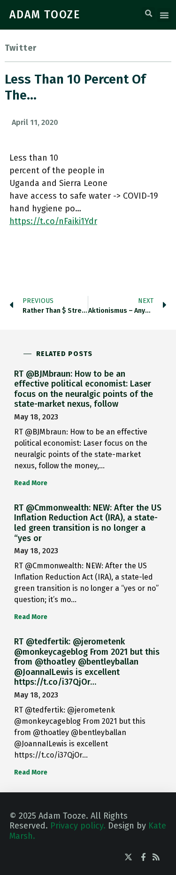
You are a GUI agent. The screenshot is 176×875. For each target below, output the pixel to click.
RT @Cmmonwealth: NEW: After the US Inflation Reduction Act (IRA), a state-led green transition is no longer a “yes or (87, 523)
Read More (30, 483)
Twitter (21, 48)
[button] (148, 13)
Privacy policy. (78, 826)
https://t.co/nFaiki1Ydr (53, 221)
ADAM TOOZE (45, 14)
